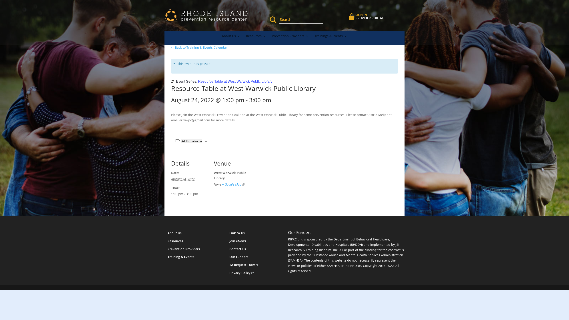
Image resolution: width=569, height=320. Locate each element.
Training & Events (181, 257)
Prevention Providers (288, 36)
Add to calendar (191, 141)
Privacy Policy (239, 273)
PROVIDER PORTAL (369, 16)
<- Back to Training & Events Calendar (199, 47)
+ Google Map (231, 184)
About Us (229, 36)
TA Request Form (242, 265)
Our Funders (238, 257)
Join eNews (237, 241)
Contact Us (237, 249)
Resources (254, 36)
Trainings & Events (329, 36)
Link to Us (237, 233)
